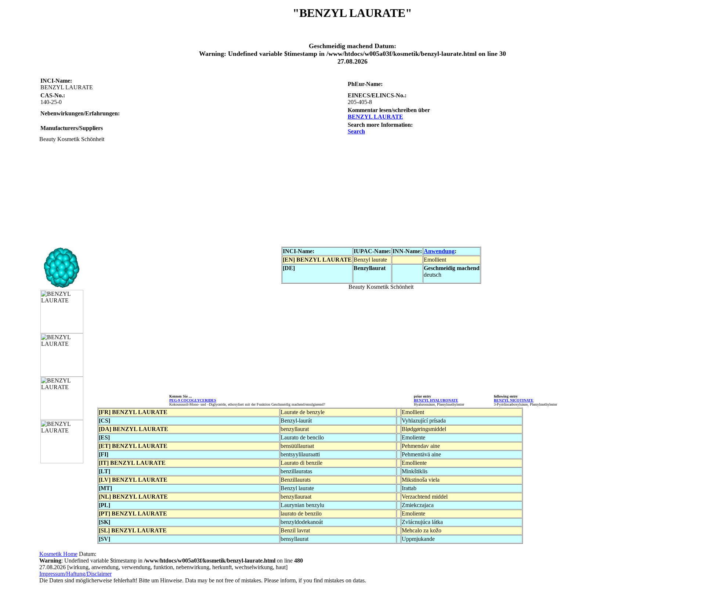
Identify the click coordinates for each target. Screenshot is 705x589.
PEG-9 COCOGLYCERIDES (192, 400)
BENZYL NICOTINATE (514, 400)
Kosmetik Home (58, 554)
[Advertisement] (259, 194)
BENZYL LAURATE (375, 117)
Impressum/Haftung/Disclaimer (75, 574)
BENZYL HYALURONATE (436, 400)
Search (356, 131)
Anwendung (439, 251)
